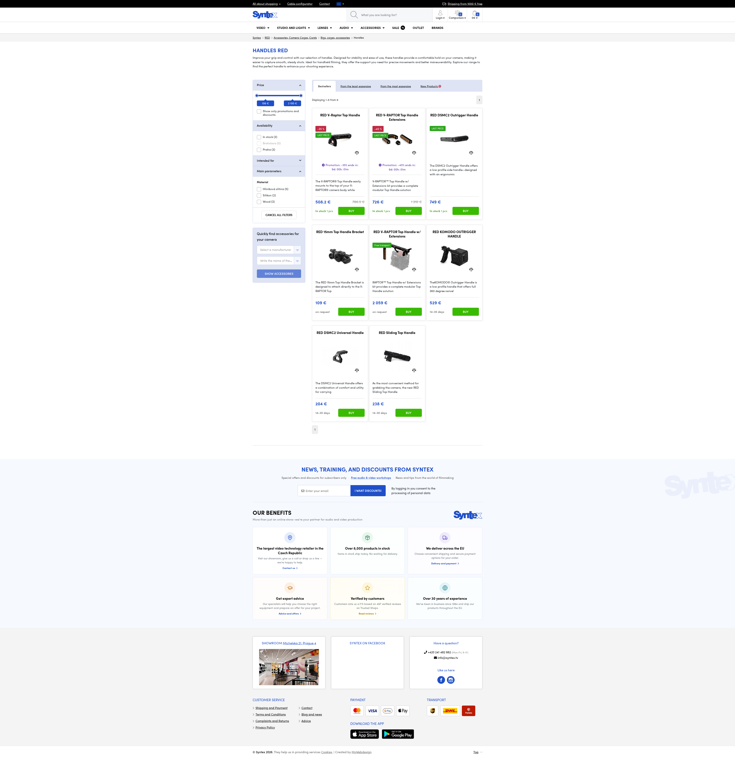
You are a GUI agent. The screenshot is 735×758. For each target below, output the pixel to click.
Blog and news (311, 714)
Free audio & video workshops (371, 478)
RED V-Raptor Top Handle (340, 115)
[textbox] (275, 249)
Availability (264, 125)
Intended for (265, 160)
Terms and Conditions (271, 714)
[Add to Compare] (357, 152)
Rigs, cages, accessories (335, 37)
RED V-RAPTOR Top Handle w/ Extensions (397, 233)
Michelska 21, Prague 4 (299, 643)
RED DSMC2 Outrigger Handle (454, 115)
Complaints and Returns (272, 721)
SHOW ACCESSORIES (279, 274)
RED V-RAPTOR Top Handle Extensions (397, 117)
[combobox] (279, 250)
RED (267, 37)
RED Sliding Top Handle (397, 332)
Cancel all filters (278, 215)
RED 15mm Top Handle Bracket (340, 231)
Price (260, 85)
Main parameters (269, 171)
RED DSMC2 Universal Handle (340, 332)
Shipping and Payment (271, 708)
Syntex (257, 37)
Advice (306, 721)
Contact (324, 4)
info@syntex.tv (448, 657)
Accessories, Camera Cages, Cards (295, 37)
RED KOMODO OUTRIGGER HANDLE (454, 233)
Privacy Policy (265, 727)
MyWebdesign (362, 752)
